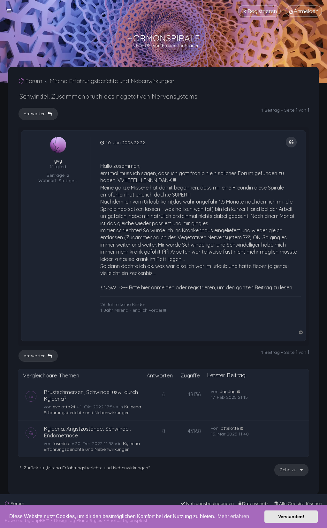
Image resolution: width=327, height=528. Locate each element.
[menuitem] (303, 11)
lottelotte (229, 428)
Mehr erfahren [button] (233, 516)
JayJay (228, 391)
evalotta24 (64, 407)
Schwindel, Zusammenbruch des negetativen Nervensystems (108, 96)
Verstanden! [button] (291, 516)
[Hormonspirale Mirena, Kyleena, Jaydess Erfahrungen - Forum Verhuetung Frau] (163, 41)
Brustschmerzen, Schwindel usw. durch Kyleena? (91, 395)
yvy (58, 161)
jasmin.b (62, 443)
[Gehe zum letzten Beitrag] (239, 391)
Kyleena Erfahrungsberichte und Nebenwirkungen (92, 409)
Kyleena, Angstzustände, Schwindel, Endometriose (87, 432)
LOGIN (108, 287)
